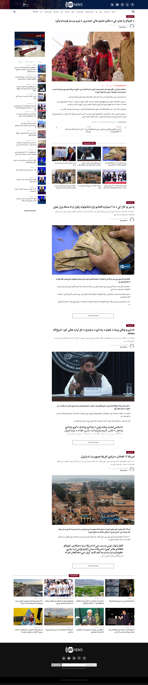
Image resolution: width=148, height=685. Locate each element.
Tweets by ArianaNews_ (30, 211)
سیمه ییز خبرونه (89, 12)
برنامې (72, 12)
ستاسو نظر (56, 12)
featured (94, 122)
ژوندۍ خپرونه (47, 12)
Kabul (27, 4)
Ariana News (122, 27)
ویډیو (100, 12)
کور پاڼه (113, 12)
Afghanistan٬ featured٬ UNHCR (107, 122)
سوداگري (67, 12)
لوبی (62, 12)
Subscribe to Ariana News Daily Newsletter (74, 668)
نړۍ (96, 12)
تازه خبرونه (107, 12)
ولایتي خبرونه (80, 12)
